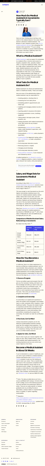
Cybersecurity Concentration (36, 429)
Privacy (17, 446)
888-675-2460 (6, 458)
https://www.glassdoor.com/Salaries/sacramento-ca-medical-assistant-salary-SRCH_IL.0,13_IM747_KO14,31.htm (30, 399)
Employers (3, 444)
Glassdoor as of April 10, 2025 (30, 208)
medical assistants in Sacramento (25, 185)
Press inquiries (18, 444)
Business (32, 423)
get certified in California (35, 275)
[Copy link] (26, 25)
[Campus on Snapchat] (9, 461)
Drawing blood (22, 137)
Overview (32, 421)
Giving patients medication (25, 152)
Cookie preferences (19, 450)
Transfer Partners (4, 448)
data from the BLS (35, 183)
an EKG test (30, 133)
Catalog (3, 429)
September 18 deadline (17, 1)
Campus (5, 5)
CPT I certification (23, 139)
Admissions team (23, 373)
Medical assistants (21, 59)
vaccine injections (31, 127)
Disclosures (3, 427)
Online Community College (6, 446)
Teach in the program (5, 423)
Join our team (4, 425)
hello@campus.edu (16, 458)
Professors (3, 421)
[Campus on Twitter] (11, 461)
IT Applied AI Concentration (35, 431)
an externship (32, 293)
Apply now (18, 421)
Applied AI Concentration (35, 425)
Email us (17, 442)
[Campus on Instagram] (1, 461)
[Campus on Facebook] (5, 461)
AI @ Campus (3, 431)
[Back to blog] (2, 12)
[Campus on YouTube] (7, 461)
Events (17, 425)
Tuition (17, 423)
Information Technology (35, 427)
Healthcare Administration (35, 433)
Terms (17, 448)
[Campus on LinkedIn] (3, 461)
